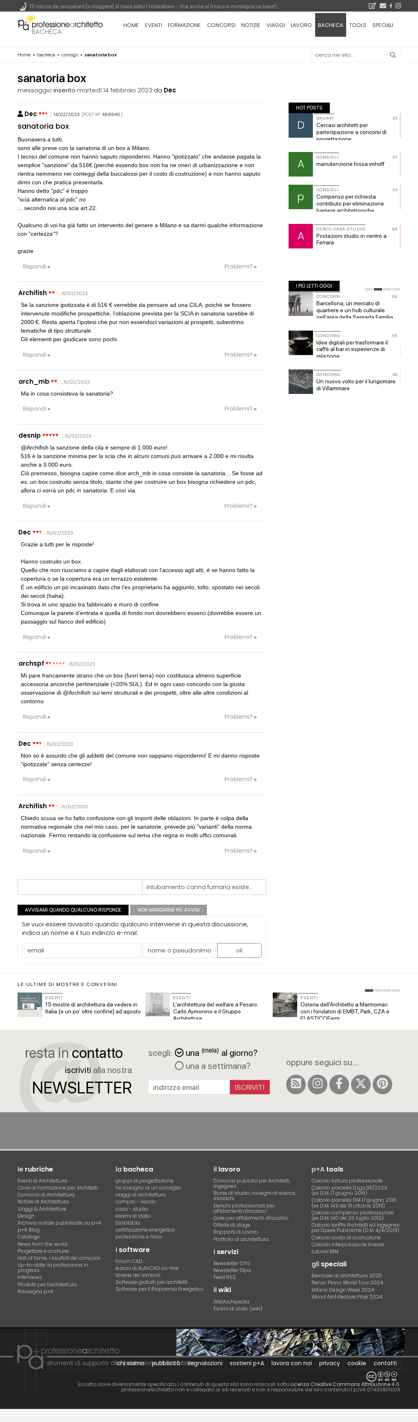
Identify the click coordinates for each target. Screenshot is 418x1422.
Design (26, 1215)
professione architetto (60, 24)
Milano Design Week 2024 (342, 1289)
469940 (111, 114)
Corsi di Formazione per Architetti (58, 1187)
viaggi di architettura (141, 1194)
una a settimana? (217, 1065)
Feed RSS (224, 1277)
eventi (153, 25)
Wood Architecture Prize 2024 (346, 1296)
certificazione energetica (145, 1229)
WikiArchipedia (231, 1301)
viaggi (276, 25)
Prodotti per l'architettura (47, 1284)
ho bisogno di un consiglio (148, 1187)
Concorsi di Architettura (46, 1194)
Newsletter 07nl (231, 1263)
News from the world (42, 1244)
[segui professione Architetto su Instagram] (317, 1084)
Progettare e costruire (43, 1251)
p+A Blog (29, 1229)
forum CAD (129, 1261)
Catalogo (29, 1236)
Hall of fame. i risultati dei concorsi (59, 1257)
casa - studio (132, 1208)
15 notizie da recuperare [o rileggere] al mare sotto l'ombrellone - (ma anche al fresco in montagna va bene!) (153, 6)
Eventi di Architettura (42, 1180)
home (131, 25)
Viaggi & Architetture (42, 1208)
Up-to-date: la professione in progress (53, 1267)
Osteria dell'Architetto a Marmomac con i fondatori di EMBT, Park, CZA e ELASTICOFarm (344, 1011)
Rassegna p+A (35, 1291)
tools (357, 25)
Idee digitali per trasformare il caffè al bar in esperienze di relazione (352, 349)
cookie (356, 1363)
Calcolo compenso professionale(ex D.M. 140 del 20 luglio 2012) (352, 1215)
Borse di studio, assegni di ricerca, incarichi (254, 1195)
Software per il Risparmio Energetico (160, 1289)
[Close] (5, 1418)
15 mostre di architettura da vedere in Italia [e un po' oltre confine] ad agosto (93, 1008)
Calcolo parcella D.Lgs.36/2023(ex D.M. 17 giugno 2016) (349, 1190)
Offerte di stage (231, 1224)
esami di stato (133, 1215)
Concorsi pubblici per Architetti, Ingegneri (251, 1183)
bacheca (47, 31)
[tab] (369, 289)
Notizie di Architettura (43, 1201)
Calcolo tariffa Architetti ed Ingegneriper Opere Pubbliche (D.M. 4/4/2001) (355, 1227)
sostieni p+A (247, 1363)
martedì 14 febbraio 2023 (114, 90)
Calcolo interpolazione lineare (347, 1244)
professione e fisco (139, 1236)
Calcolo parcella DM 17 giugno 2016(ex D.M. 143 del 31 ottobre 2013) (353, 1202)
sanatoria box (43, 126)
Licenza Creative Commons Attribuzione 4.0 (345, 1384)
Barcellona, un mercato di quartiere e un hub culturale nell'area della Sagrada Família (354, 310)
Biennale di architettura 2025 (346, 1275)
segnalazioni (204, 1363)
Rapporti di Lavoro (235, 1231)
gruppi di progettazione (144, 1180)
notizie (250, 25)
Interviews (30, 1277)
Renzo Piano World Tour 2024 (347, 1282)
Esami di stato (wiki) (237, 1308)
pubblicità (166, 1363)
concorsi (221, 25)
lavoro (301, 25)
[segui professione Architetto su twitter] (361, 1084)
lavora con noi (291, 1363)
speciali (382, 25)
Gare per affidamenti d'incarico (251, 1217)
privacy (329, 1363)
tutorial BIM (324, 1251)
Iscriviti (250, 1087)
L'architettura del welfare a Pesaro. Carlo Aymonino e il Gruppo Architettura (215, 1011)
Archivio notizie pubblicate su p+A (59, 1222)
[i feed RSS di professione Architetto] (296, 1084)
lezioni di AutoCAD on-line (147, 1268)
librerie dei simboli (138, 1275)
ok (239, 950)
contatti (385, 1363)
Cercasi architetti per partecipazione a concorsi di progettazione (351, 132)
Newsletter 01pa (232, 1270)
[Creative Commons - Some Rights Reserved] (209, 1376)
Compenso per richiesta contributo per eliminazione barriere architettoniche (350, 203)
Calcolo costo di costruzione (346, 1237)
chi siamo (131, 1363)
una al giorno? (222, 1052)
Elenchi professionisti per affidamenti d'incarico (244, 1208)
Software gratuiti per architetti (151, 1282)
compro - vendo (136, 1201)
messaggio (35, 90)
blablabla (128, 1222)
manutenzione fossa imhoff (350, 164)
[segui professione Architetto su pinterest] (382, 1084)
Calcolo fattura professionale (347, 1180)
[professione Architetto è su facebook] (339, 1084)
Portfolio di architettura (241, 1239)
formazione (184, 25)
